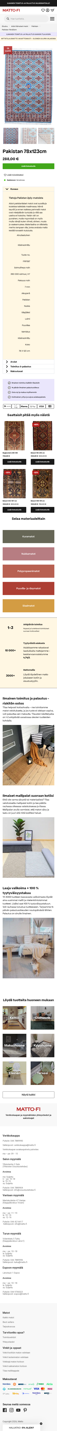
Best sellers (8, 1322)
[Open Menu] (52, 19)
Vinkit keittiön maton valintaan (16, 1352)
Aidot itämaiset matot (19, 26)
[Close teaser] (41, 1423)
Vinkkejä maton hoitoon (13, 1361)
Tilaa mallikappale (11, 1371)
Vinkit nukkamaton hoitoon (15, 1366)
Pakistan (35, 26)
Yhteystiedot (8, 1342)
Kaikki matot (8, 1317)
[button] (53, 86)
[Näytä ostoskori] (51, 10)
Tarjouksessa (9, 1326)
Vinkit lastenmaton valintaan (15, 1357)
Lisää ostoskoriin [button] (14, 462)
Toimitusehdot (9, 1337)
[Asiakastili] (47, 10)
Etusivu (5, 26)
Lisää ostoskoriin (28, 166)
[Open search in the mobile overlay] (26, 19)
